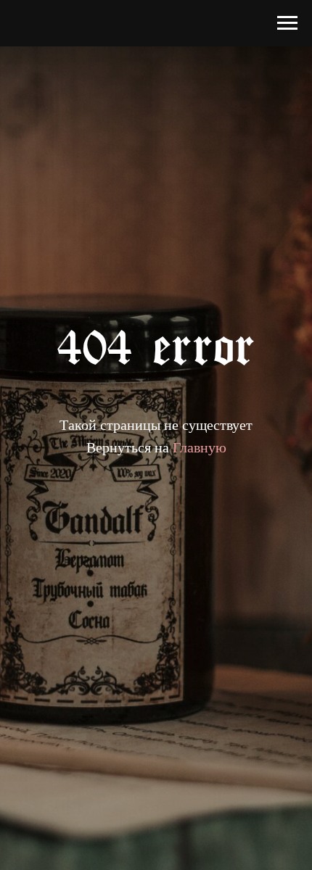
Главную (199, 447)
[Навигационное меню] (287, 23)
